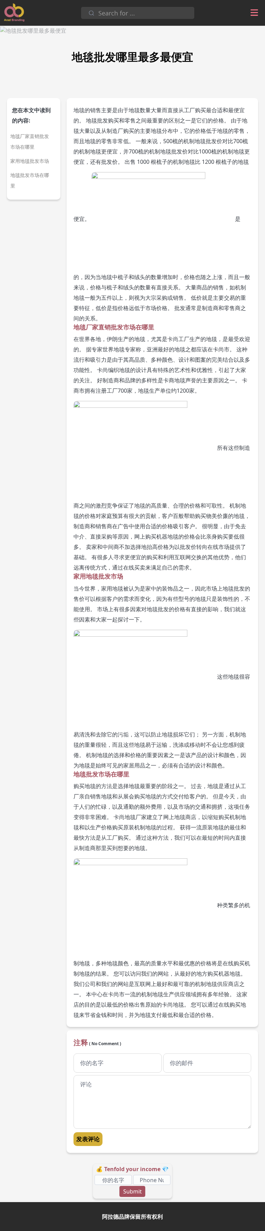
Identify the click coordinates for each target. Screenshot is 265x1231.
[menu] (254, 13)
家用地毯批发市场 (29, 161)
